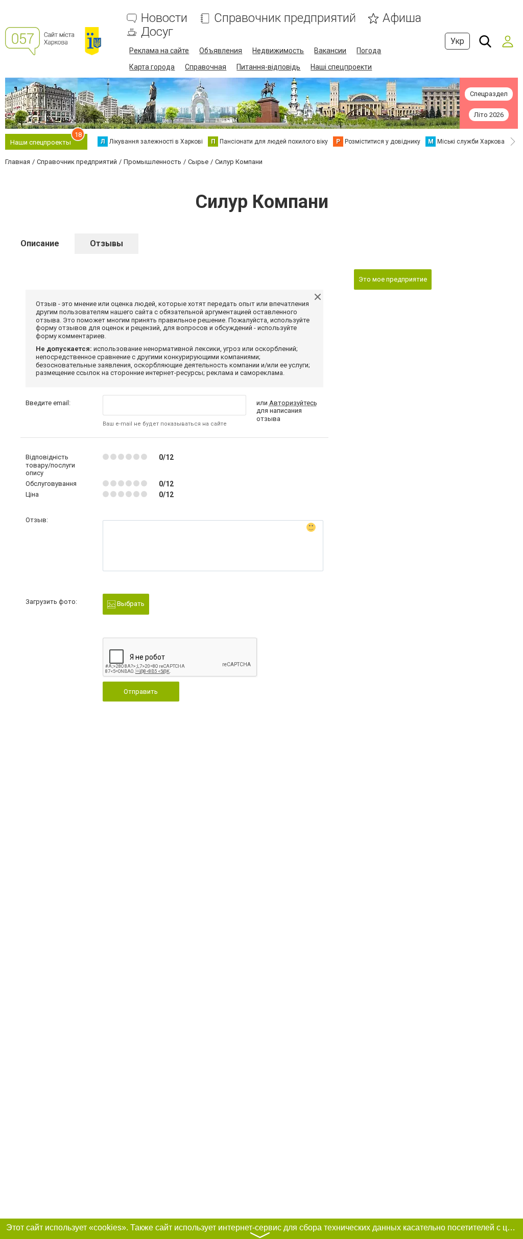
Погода (368, 50)
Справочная (205, 67)
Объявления (220, 50)
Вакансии (330, 50)
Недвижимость (278, 50)
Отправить (141, 691)
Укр (457, 41)
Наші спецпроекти (341, 67)
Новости (164, 18)
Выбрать (130, 603)
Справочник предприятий (285, 18)
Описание (39, 243)
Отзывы (106, 243)
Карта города (152, 67)
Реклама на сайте (159, 50)
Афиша (402, 18)
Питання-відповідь (268, 67)
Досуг (157, 32)
